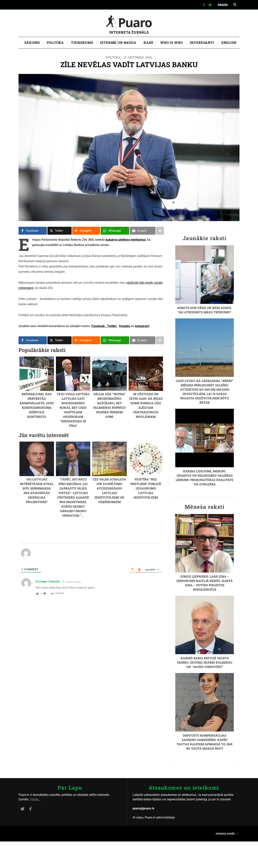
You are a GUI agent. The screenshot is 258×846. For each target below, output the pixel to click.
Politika (113, 57)
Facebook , (98, 326)
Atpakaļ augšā (225, 833)
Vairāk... (35, 799)
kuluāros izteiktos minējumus (126, 239)
